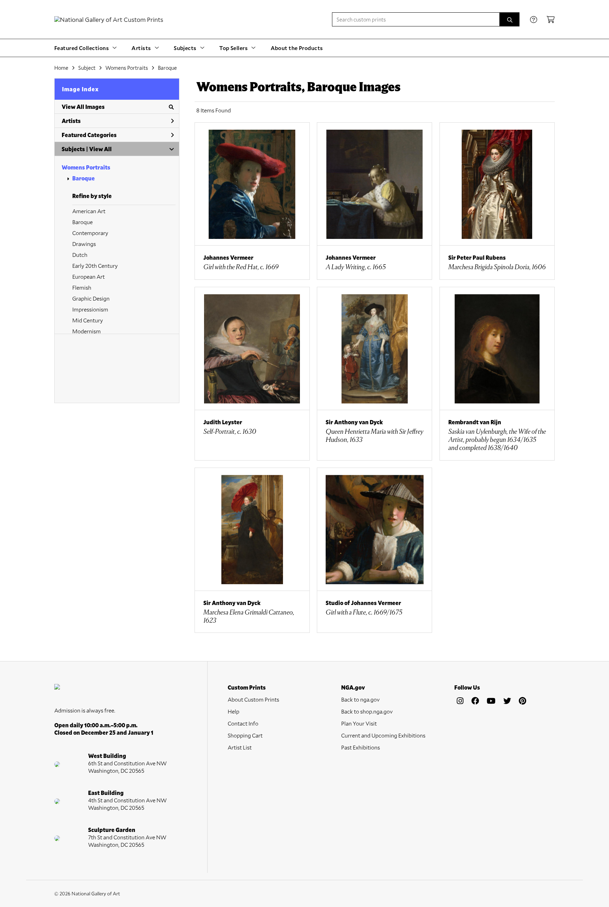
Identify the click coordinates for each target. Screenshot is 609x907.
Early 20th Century (95, 265)
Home (61, 67)
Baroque (83, 178)
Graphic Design (91, 298)
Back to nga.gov (360, 699)
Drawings (84, 243)
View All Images (83, 106)
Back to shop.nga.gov (367, 711)
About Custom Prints (253, 699)
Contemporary (90, 232)
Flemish (81, 287)
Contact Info (243, 723)
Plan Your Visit (359, 723)
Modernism (86, 331)
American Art (88, 211)
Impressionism (90, 309)
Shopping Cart (245, 735)
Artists (71, 120)
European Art (88, 276)
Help (233, 711)
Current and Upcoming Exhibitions (383, 735)
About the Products (297, 47)
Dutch (79, 254)
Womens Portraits (86, 167)
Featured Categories (89, 134)
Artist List (240, 747)
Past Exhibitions (360, 747)
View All (100, 149)
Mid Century (87, 320)
